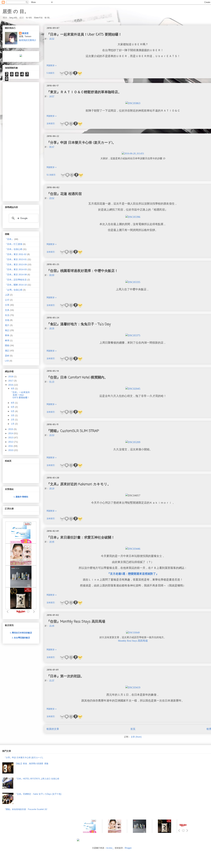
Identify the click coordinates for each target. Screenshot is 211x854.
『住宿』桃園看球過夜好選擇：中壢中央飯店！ (82, 271)
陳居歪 (25, 33)
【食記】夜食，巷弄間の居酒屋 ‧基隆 (31, 763)
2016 (11, 385)
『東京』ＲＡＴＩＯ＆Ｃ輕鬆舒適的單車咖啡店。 (84, 92)
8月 (13, 403)
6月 (13, 407)
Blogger (128, 848)
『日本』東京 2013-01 (16, 259)
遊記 (7, 350)
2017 (11, 380)
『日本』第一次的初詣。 (65, 676)
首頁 (132, 729)
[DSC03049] (133, 633)
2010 (11, 450)
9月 (13, 388)
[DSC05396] (133, 217)
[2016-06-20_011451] (133, 153)
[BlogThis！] (66, 73)
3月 (13, 415)
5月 (13, 411)
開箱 (7, 345)
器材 (7, 355)
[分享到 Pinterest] (79, 73)
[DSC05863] (133, 103)
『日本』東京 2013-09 (16, 264)
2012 (11, 442)
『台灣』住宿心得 (13, 290)
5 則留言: (51, 73)
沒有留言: (51, 123)
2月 (13, 419)
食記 (7, 330)
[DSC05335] (133, 282)
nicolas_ (110, 848)
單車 (7, 335)
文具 (7, 310)
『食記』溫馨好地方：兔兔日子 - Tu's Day (79, 324)
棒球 (7, 340)
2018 (11, 376)
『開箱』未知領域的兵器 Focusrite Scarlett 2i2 (25, 809)
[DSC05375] (133, 335)
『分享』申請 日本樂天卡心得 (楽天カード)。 (81, 142)
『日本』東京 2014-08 (16, 274)
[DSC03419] (133, 688)
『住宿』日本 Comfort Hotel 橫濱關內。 (77, 377)
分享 (7, 305)
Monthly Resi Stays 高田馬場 (133, 640)
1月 (13, 424)
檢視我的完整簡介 (27, 40)
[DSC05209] (133, 442)
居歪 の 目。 (15, 11)
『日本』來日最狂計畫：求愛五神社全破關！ (81, 537)
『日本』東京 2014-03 (16, 269)
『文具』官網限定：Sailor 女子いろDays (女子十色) (38, 794)
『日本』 (9, 239)
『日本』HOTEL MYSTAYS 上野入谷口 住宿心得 (37, 779)
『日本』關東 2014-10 (16, 284)
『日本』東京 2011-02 (15, 254)
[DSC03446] (133, 549)
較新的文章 (53, 729)
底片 (7, 325)
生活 (7, 315)
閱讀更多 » (51, 65)
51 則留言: (52, 175)
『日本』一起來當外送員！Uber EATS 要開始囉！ (84, 34)
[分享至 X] (70, 73)
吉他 (7, 320)
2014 (11, 433)
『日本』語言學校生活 (16, 279)
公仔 (7, 300)
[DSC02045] (133, 389)
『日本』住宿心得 (13, 249)
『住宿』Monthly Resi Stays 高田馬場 (76, 621)
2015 (11, 429)
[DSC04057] (133, 496)
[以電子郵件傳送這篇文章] (61, 73)
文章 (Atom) (136, 737)
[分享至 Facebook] (75, 73)
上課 (7, 295)
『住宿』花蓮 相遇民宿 (64, 194)
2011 (11, 446)
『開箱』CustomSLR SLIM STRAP (73, 431)
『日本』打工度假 (13, 244)
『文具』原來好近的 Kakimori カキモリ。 (79, 484)
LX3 (7, 360)
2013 (11, 437)
